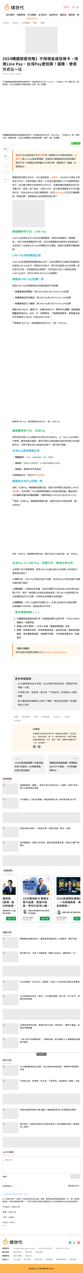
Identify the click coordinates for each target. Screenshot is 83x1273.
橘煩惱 (63, 14)
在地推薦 (31, 14)
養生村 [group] (6, 22)
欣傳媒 (18, 74)
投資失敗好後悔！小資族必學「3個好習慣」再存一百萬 (45, 828)
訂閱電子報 (38, 1259)
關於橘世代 (17, 1252)
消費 (36, 716)
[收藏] (5, 171)
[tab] (37, 926)
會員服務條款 (61, 1259)
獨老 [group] (43, 22)
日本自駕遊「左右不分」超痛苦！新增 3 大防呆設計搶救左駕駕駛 (50, 981)
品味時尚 (53, 14)
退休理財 (10, 14)
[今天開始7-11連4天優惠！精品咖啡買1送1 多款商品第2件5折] (10, 803)
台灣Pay (18, 720)
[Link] (34, 746)
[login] (73, 7)
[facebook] (70, 1243)
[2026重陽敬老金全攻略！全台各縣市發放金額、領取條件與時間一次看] (10, 1070)
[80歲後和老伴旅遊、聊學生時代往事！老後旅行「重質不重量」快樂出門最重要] (10, 1028)
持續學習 (21, 14)
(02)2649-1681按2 (45, 1248)
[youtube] (79, 1243)
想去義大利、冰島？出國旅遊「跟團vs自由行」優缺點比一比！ (48, 952)
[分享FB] (5, 149)
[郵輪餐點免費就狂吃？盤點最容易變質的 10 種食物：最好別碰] (10, 942)
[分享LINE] (5, 156)
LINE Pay (57, 716)
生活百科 (42, 14)
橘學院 (72, 14)
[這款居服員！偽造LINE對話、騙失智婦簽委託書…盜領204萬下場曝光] (10, 846)
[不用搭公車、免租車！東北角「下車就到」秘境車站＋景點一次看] (10, 1084)
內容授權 (38, 1252)
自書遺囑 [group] (26, 22)
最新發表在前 (73, 1185)
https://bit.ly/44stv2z (56, 652)
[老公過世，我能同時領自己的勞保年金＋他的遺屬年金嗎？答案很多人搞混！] (10, 1127)
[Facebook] (39, 746)
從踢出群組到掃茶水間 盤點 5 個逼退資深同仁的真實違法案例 (48, 1109)
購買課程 (66, 7)
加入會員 (16, 1259)
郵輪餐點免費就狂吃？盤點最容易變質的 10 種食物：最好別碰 (48, 938)
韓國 (16, 716)
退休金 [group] (15, 22)
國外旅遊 (26, 716)
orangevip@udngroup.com (24, 1248)
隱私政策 (72, 1259)
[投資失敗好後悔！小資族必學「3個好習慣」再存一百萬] (10, 832)
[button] (77, 7)
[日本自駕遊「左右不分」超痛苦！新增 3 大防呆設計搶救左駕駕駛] (10, 985)
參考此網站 (39, 474)
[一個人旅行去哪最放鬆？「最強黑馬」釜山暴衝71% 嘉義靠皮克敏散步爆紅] (10, 1043)
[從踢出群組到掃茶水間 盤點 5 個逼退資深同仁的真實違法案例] (10, 1113)
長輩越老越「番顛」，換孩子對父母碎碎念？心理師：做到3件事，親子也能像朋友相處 (50, 786)
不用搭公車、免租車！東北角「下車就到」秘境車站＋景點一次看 (49, 1080)
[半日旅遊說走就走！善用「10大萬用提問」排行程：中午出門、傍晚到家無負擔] (10, 1000)
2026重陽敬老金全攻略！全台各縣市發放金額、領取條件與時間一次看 (50, 1068)
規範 (4, 1176)
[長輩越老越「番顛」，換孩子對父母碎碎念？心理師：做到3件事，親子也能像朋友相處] (10, 789)
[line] (74, 1243)
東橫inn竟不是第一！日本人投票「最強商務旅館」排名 (43, 626)
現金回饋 (45, 716)
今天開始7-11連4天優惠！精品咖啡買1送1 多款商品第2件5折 (48, 799)
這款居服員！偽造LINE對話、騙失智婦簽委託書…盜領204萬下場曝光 (49, 844)
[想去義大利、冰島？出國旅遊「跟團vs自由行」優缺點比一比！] (10, 956)
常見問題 (49, 1259)
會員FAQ (28, 1255)
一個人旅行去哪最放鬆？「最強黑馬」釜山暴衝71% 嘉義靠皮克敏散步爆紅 (50, 1040)
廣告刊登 (28, 1252)
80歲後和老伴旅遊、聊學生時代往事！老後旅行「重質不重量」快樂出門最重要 (50, 1026)
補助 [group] (35, 22)
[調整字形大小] (5, 179)
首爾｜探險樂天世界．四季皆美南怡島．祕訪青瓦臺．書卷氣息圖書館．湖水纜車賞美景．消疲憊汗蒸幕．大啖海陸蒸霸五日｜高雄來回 (48, 633)
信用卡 (67, 716)
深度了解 (16, 918)
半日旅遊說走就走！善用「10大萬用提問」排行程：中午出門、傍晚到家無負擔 (50, 997)
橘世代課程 (17, 1255)
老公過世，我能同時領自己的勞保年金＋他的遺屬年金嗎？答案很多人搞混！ (49, 1125)
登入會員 (27, 1259)
